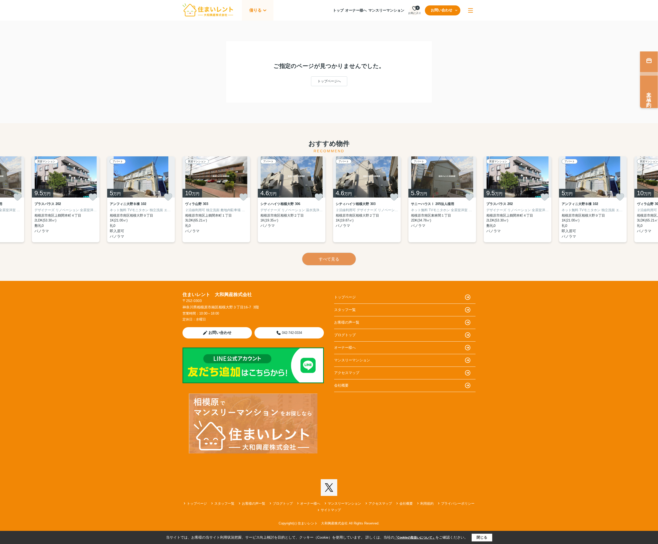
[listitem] (216, 199)
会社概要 (341, 385)
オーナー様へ (356, 10)
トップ (338, 10)
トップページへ (329, 81)
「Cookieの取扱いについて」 (414, 537)
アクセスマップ (346, 373)
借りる (255, 10)
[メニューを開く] (470, 10)
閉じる (482, 537)
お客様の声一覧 (346, 322)
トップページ (345, 297)
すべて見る (329, 259)
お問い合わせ (441, 10)
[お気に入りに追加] (17, 197)
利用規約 (427, 503)
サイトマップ (331, 510)
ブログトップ (345, 335)
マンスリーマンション (386, 10)
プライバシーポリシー (457, 503)
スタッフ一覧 (345, 310)
